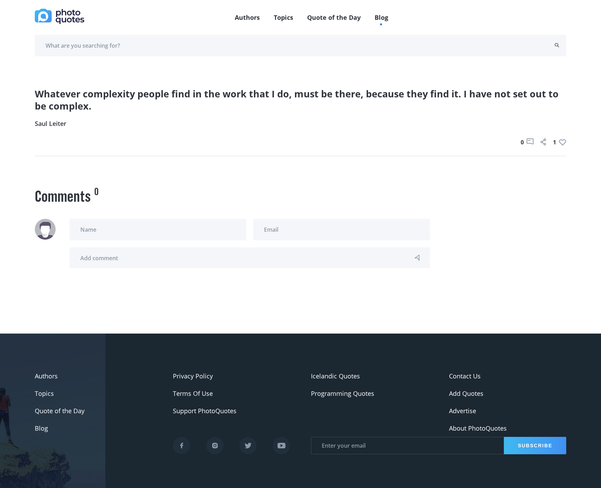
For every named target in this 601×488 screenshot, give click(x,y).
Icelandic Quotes (335, 376)
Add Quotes (466, 393)
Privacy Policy (193, 376)
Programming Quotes (342, 393)
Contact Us (465, 376)
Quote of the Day (334, 17)
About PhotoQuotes (478, 428)
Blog (381, 17)
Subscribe (535, 445)
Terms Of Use (193, 393)
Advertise (462, 411)
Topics (283, 17)
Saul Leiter (50, 123)
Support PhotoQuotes (205, 411)
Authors (247, 17)
